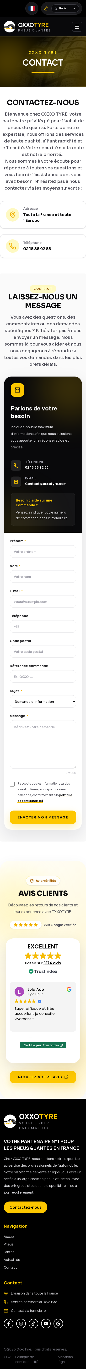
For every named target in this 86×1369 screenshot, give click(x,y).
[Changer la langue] (31, 8)
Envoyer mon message (43, 817)
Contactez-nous (26, 1207)
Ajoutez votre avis (40, 1077)
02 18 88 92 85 (37, 248)
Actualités (12, 1259)
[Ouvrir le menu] (77, 27)
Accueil (9, 1236)
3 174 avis (52, 963)
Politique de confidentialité (26, 1359)
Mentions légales (65, 1359)
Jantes (9, 1252)
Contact (10, 1267)
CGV (7, 1357)
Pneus (9, 1244)
